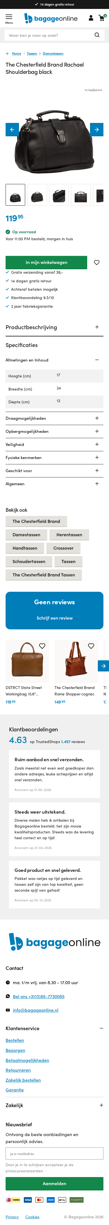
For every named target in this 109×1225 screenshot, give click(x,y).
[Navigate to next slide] (103, 665)
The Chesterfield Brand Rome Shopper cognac (74, 690)
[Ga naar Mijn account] (91, 18)
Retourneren (18, 1070)
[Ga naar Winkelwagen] (101, 18)
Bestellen (15, 1040)
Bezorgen (15, 1050)
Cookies (32, 1216)
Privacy (12, 1216)
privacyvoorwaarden (24, 1170)
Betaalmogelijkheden (27, 1060)
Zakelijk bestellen (23, 1080)
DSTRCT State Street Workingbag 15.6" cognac (24, 691)
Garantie (15, 1090)
